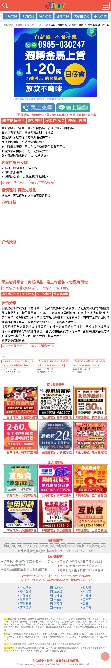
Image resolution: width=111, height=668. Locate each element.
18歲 (13, 546)
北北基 (87, 587)
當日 (79, 546)
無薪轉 (75, 551)
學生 (44, 551)
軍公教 (51, 551)
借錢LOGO (55, 6)
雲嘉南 (87, 599)
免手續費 (87, 546)
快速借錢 (28, 16)
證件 (103, 546)
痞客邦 (57, 603)
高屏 (85, 603)
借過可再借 (60, 288)
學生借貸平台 (11, 288)
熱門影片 (25, 591)
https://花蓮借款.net (42, 182)
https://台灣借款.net (14, 182)
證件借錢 (45, 16)
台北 (7, 546)
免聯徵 (96, 546)
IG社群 (57, 595)
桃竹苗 (87, 591)
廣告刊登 (25, 603)
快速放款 (71, 546)
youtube (58, 607)
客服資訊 (25, 607)
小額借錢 (10, 16)
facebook (58, 587)
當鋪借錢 (62, 16)
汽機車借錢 (81, 16)
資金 (19, 546)
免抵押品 (28, 288)
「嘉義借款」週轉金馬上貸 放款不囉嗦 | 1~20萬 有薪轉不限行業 (89, 363)
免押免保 (44, 546)
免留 (83, 551)
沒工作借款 (43, 288)
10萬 (57, 546)
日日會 (59, 551)
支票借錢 (100, 16)
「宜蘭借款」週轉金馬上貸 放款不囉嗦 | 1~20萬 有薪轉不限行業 (17, 363)
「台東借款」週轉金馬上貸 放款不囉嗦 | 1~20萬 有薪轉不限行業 (53, 363)
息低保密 (27, 546)
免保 (26, 551)
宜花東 (87, 607)
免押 (20, 551)
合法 (38, 551)
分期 (32, 551)
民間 (36, 546)
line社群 (58, 591)
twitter (57, 599)
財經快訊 (25, 587)
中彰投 (87, 595)
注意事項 (25, 599)
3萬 (51, 546)
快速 (63, 546)
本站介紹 (25, 595)
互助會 (90, 551)
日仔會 (67, 551)
